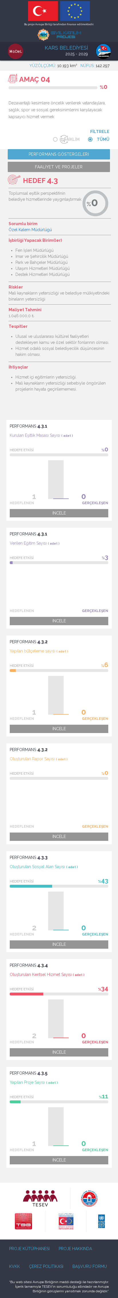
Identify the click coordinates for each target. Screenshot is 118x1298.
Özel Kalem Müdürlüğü (30, 229)
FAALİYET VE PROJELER (58, 167)
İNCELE (59, 513)
